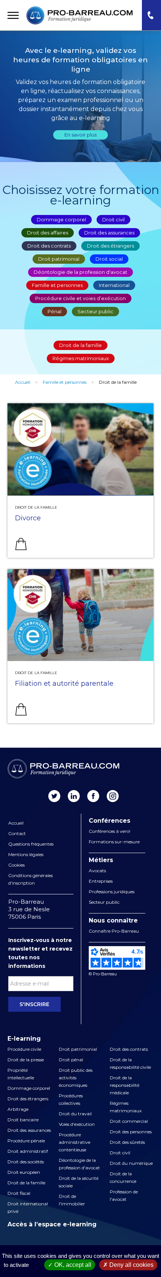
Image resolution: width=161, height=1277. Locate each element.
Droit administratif (27, 1151)
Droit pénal (71, 1059)
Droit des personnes (131, 1131)
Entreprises (101, 881)
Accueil (22, 382)
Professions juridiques (111, 891)
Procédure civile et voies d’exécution (80, 298)
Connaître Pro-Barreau (114, 931)
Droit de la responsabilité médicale (124, 1085)
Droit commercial (129, 1121)
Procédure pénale (26, 1140)
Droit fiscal (18, 1193)
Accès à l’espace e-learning (52, 1224)
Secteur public (95, 311)
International (114, 285)
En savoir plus (80, 135)
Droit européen (23, 1172)
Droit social (109, 259)
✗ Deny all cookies (128, 1265)
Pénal (54, 311)
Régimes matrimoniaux (80, 358)
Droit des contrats (49, 246)
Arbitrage (17, 1109)
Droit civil (113, 219)
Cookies (16, 865)
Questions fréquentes (31, 844)
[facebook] (93, 796)
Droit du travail (75, 1113)
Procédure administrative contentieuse (74, 1142)
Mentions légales (25, 854)
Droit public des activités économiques (75, 1077)
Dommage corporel (61, 219)
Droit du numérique (131, 1163)
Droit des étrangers (110, 246)
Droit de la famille (80, 345)
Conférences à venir (110, 831)
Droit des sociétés (25, 1161)
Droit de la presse (25, 1059)
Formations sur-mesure (114, 841)
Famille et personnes (57, 285)
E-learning (24, 1038)
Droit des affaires (47, 233)
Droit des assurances (109, 233)
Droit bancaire (23, 1119)
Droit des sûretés (127, 1142)
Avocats (97, 870)
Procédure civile (24, 1049)
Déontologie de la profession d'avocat (80, 272)
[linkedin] (73, 796)
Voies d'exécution (77, 1124)
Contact (17, 833)
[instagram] (112, 796)
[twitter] (54, 796)
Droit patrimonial (58, 259)
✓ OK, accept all (69, 1265)
